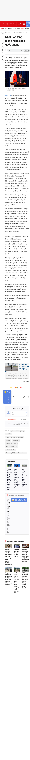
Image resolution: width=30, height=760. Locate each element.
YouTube (10, 23)
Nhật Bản (8, 95)
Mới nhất (5, 28)
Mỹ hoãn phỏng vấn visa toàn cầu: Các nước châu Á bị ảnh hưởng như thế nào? (25, 555)
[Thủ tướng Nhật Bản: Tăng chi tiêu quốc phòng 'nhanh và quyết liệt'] (24, 465)
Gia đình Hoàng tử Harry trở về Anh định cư (16, 553)
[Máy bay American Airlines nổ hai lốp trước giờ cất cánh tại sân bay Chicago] (8, 569)
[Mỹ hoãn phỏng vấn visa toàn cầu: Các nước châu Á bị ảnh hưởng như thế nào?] (25, 546)
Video (14, 28)
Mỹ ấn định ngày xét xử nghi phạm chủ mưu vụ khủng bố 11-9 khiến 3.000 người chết (8, 557)
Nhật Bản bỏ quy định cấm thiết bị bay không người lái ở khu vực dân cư (17, 478)
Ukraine (8, 440)
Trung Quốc (16, 440)
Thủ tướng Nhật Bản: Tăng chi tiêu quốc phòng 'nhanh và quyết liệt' (24, 477)
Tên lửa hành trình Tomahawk (14, 437)
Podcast (5, 23)
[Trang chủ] (2, 28)
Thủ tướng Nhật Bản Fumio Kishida (16, 453)
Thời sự (18, 28)
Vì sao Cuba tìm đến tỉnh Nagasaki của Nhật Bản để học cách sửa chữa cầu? (9, 479)
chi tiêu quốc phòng (12, 443)
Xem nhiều (10, 28)
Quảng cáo (19, 24)
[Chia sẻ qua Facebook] (20, 397)
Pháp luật (27, 28)
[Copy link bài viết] (24, 397)
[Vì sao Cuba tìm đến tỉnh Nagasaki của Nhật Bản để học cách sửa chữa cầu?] (9, 465)
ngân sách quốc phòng (17, 431)
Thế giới (22, 28)
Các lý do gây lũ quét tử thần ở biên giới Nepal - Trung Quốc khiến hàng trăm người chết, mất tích (17, 583)
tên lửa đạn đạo (10, 450)
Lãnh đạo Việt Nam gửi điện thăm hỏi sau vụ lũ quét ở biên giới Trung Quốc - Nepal (25, 580)
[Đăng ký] (19, 500)
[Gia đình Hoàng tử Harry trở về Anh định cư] (17, 546)
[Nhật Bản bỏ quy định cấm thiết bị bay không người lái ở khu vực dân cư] (17, 465)
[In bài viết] (2, 59)
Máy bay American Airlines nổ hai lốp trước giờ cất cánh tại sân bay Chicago (8, 578)
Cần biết (15, 24)
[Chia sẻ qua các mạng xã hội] (28, 397)
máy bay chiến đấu (11, 446)
